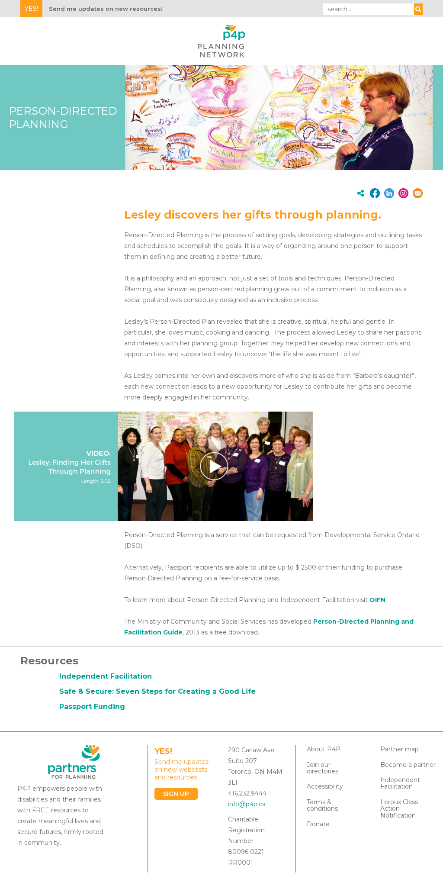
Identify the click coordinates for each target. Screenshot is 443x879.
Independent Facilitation (105, 676)
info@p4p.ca (247, 804)
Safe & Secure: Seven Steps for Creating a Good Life (157, 691)
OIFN (377, 600)
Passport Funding (92, 706)
